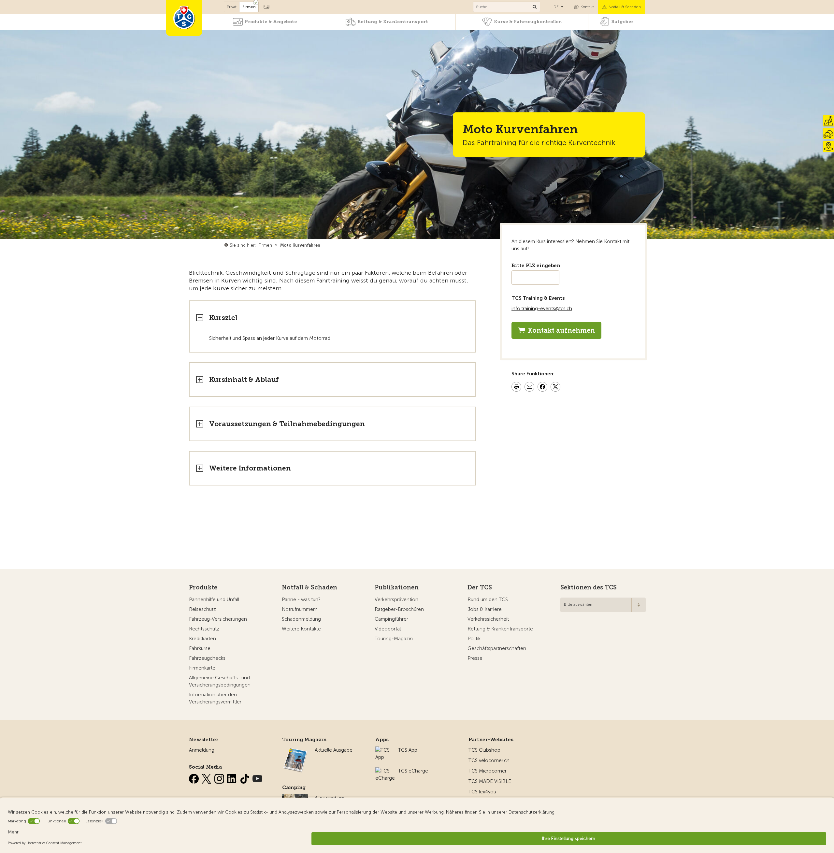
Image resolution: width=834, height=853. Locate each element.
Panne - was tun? (301, 599)
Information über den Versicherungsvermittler (215, 698)
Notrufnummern (300, 609)
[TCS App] (383, 750)
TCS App (407, 750)
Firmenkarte (202, 668)
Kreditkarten (202, 639)
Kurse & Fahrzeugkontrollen (528, 21)
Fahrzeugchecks (207, 658)
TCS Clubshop (484, 750)
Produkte (203, 587)
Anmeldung (201, 750)
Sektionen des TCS (588, 587)
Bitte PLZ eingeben (535, 265)
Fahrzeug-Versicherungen (218, 619)
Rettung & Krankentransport (392, 21)
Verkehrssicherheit (488, 619)
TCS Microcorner (487, 771)
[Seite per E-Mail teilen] (529, 388)
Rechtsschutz (204, 629)
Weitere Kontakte (301, 629)
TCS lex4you (482, 792)
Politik (474, 639)
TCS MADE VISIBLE (489, 781)
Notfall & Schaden (625, 7)
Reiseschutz (202, 609)
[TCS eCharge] (385, 771)
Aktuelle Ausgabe (333, 750)
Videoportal (388, 629)
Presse (474, 658)
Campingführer (391, 619)
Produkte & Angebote (271, 21)
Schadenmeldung (301, 619)
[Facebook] (194, 777)
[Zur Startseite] (184, 18)
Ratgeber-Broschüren (399, 609)
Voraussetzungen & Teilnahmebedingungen (287, 424)
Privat (232, 7)
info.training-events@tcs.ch (541, 308)
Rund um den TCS (487, 599)
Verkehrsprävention (396, 599)
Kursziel (223, 317)
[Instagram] (219, 777)
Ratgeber (622, 21)
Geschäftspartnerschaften (496, 648)
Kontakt (587, 7)
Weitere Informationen (250, 468)
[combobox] (603, 605)
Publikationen (397, 587)
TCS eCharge (413, 771)
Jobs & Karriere (484, 609)
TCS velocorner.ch (489, 760)
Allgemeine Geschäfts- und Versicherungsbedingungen (220, 681)
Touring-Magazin (394, 639)
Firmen (249, 7)
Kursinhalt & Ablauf (244, 379)
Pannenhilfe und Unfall (214, 599)
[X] (207, 777)
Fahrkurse (199, 648)
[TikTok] (245, 777)
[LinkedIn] (232, 777)
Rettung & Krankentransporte (500, 629)
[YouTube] (257, 777)
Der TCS (479, 587)
